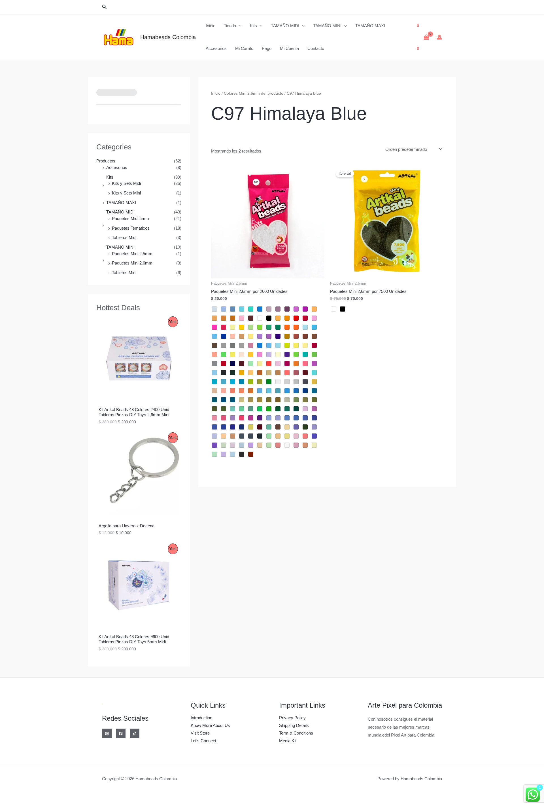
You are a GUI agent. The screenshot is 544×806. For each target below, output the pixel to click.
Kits (253, 25)
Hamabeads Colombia (168, 37)
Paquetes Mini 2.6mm (132, 263)
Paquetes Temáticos (131, 228)
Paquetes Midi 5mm (130, 218)
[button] (104, 7)
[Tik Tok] (134, 733)
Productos (105, 160)
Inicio (210, 25)
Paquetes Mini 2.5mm (132, 253)
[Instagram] (107, 733)
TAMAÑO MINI (327, 25)
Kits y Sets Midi (126, 183)
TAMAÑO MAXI (370, 25)
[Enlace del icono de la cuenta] (439, 37)
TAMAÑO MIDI (285, 25)
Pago (266, 48)
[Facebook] (121, 733)
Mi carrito (244, 48)
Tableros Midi (124, 237)
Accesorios (216, 48)
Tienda (230, 25)
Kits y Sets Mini (126, 193)
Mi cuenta (289, 48)
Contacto (315, 48)
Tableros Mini (124, 272)
